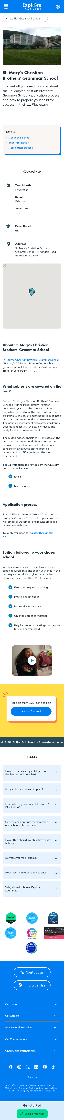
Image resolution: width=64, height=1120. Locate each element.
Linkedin (36, 1067)
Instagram (19, 1067)
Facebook (11, 1067)
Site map (32, 1077)
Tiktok (53, 1067)
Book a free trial (34, 1113)
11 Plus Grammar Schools (25, 18)
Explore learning (32, 6)
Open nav (6, 6)
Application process (21, 147)
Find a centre (34, 985)
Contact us (34, 972)
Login (57, 6)
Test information (19, 142)
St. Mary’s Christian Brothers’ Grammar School (31, 359)
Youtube (45, 1067)
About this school (19, 137)
